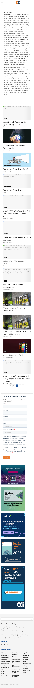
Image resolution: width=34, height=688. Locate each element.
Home (2, 7)
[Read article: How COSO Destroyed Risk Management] (17, 275)
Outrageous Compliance (12, 190)
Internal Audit (16, 669)
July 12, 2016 (7, 150)
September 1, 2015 (8, 289)
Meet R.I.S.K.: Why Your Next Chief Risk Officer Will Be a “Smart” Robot (17, 213)
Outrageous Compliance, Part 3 (15, 169)
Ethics (6, 233)
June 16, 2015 (7, 313)
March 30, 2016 (7, 192)
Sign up (18, 636)
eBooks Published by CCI (5, 667)
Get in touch (15, 634)
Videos (25, 666)
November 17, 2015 (8, 218)
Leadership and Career (15, 672)
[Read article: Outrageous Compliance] (17, 181)
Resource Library (26, 658)
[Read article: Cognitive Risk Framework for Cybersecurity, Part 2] (17, 113)
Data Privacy (5, 663)
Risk (5, 118)
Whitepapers (27, 673)
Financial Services (15, 653)
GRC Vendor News (16, 662)
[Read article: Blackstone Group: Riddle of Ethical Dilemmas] (17, 228)
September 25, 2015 (9, 265)
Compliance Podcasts (5, 658)
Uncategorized (27, 663)
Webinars (26, 668)
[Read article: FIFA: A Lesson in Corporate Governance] (17, 299)
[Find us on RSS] (9, 645)
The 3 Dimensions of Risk (13, 355)
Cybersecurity (8, 141)
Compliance (7, 165)
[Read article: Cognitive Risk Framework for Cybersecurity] (17, 136)
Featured (4, 676)
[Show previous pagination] (10, 385)
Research (26, 655)
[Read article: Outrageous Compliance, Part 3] (17, 160)
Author (6, 7)
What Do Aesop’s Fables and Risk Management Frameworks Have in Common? (17, 378)
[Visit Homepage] (18, 2)
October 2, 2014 (8, 336)
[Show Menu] (2, 2)
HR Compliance (16, 665)
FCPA (3, 673)
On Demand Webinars (15, 675)
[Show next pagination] (23, 385)
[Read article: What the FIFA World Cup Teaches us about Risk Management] (17, 322)
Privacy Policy (5, 624)
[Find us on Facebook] (1, 645)
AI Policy (13, 624)
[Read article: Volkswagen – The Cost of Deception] (17, 252)
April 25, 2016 (7, 171)
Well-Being (26, 670)
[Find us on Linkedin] (7, 645)
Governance (7, 304)
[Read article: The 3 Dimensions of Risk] (17, 346)
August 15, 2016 (8, 126)
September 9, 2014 (8, 357)
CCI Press (4, 653)
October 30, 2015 (8, 242)
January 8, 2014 (8, 383)
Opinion (25, 653)
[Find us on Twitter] (4, 645)
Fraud (14, 657)
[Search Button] (31, 619)
